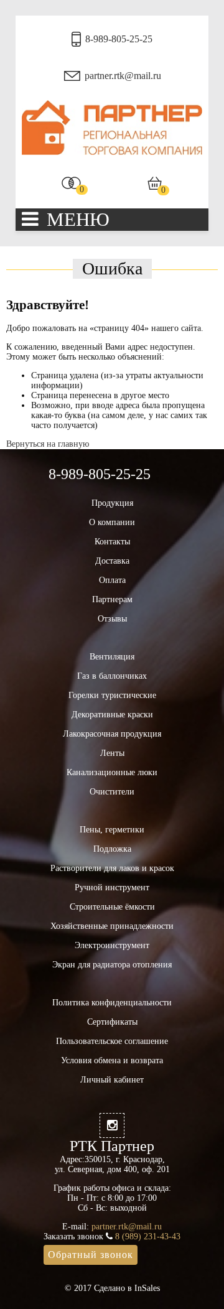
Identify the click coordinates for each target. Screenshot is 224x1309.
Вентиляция (112, 656)
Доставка (112, 561)
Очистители (112, 791)
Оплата (112, 580)
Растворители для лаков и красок (112, 868)
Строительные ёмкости (112, 906)
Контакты (112, 541)
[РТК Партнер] (112, 152)
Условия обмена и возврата (112, 1060)
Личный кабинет (112, 1079)
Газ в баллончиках (112, 676)
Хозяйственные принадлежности (112, 926)
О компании (112, 522)
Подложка (112, 849)
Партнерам (112, 599)
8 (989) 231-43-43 (147, 1236)
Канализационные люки (112, 772)
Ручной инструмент (112, 887)
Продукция (112, 503)
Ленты (112, 753)
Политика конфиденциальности (112, 1002)
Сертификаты (112, 1022)
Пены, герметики (112, 829)
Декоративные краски (112, 714)
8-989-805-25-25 (118, 39)
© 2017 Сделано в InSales (112, 1288)
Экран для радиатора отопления (112, 964)
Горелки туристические (112, 695)
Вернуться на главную (47, 444)
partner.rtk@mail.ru (123, 75)
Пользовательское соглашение (112, 1041)
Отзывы (112, 618)
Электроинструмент (112, 945)
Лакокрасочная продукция (112, 733)
